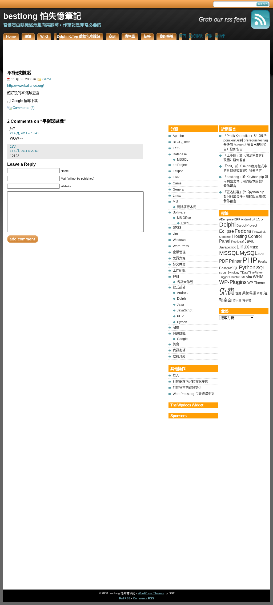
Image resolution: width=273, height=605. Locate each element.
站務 (176, 327)
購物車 (220, 36)
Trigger (223, 277)
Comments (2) (23, 108)
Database (180, 154)
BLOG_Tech (181, 142)
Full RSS (124, 598)
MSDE (254, 247)
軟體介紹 (179, 356)
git (264, 231)
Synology (233, 272)
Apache (178, 136)
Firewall (257, 231)
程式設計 (179, 287)
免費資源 (179, 258)
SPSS (177, 228)
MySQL (249, 253)
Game (46, 79)
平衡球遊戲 (19, 73)
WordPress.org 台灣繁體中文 (193, 394)
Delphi (182, 298)
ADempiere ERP (229, 219)
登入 (176, 375)
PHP (180, 316)
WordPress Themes (151, 593)
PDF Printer (230, 261)
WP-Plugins (233, 282)
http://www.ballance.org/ (25, 86)
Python (182, 322)
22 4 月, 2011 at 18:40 (24, 133)
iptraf (240, 241)
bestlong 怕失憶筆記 (42, 16)
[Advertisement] (85, 53)
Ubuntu (234, 277)
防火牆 (237, 300)
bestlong (233, 177)
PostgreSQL (228, 268)
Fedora (243, 231)
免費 (227, 291)
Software (179, 212)
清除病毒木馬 (186, 207)
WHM (258, 276)
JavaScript (184, 310)
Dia (238, 225)
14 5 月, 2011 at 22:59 (24, 150)
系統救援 (249, 293)
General (178, 189)
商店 (182, 36)
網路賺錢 (179, 333)
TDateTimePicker (251, 272)
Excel (185, 223)
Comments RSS (143, 598)
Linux (177, 195)
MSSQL (182, 159)
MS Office (184, 218)
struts (223, 272)
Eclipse (178, 171)
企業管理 (179, 252)
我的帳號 (196, 36)
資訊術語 (179, 350)
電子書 (246, 300)
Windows (179, 240)
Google (182, 339)
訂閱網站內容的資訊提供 (190, 381)
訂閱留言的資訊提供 (187, 388)
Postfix (262, 261)
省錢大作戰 (185, 282)
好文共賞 (179, 264)
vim (175, 234)
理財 (176, 277)
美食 (176, 344)
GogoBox (225, 236)
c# (253, 219)
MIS (175, 202)
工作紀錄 (179, 270)
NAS (261, 253)
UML (242, 277)
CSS (176, 148)
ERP (176, 177)
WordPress (181, 246)
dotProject (180, 165)
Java (180, 304)
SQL (260, 267)
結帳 (208, 36)
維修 (260, 293)
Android (182, 293)
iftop (233, 241)
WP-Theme (256, 283)
